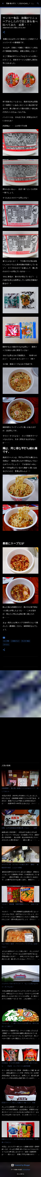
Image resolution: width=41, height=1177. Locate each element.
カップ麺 (6, 641)
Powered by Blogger (22, 1165)
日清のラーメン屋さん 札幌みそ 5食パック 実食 (18, 1102)
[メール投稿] (4, 638)
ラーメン (6, 644)
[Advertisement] (20, 694)
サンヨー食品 (26, 641)
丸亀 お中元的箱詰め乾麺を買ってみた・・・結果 (19, 828)
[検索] (38, 3)
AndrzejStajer (26, 1169)
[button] (4, 32)
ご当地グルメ (15, 641)
